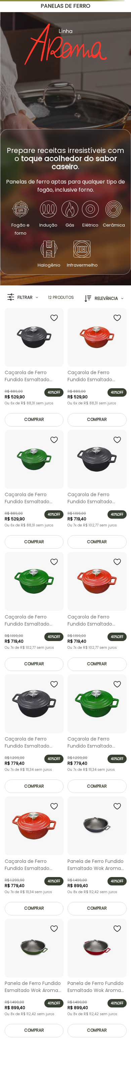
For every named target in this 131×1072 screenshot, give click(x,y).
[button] (23, 297)
